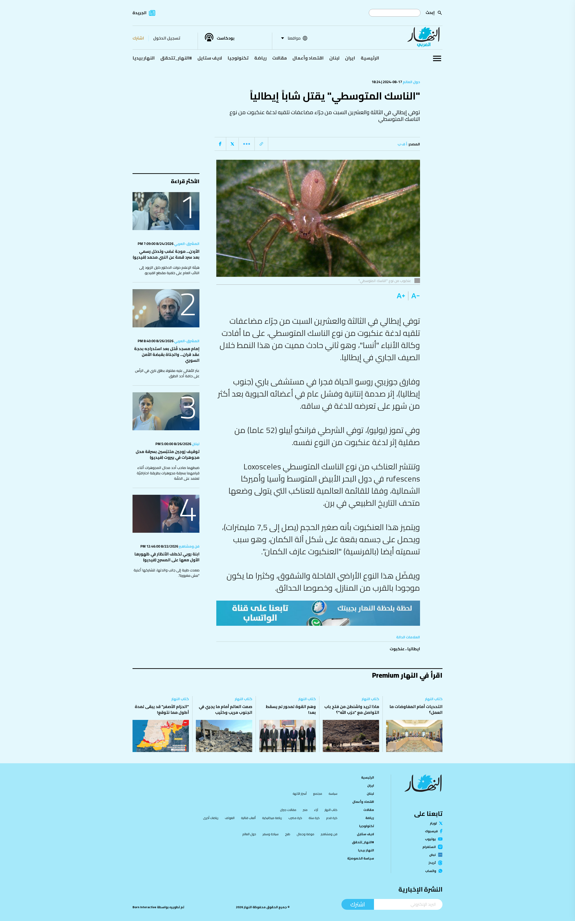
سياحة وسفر (271, 834)
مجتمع (317, 794)
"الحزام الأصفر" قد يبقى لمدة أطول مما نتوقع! (162, 709)
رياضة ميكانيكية (272, 818)
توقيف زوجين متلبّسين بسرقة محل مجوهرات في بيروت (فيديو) (167, 454)
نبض (432, 854)
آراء (316, 810)
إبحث (430, 12)
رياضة (260, 58)
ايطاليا (413, 648)
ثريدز (432, 862)
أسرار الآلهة (300, 794)
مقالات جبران (288, 810)
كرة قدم (331, 818)
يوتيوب (430, 839)
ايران (350, 58)
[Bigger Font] (400, 295)
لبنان (334, 58)
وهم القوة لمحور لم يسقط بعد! (291, 709)
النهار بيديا (144, 58)
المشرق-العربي (186, 243)
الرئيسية (370, 58)
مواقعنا (294, 38)
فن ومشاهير (188, 546)
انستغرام (429, 847)
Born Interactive (144, 907)
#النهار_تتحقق (176, 58)
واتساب (430, 871)
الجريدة (139, 12)
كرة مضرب (295, 818)
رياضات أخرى (210, 818)
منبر (305, 810)
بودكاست (225, 38)
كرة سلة (314, 818)
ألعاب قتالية (248, 818)
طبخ (287, 834)
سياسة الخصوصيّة (360, 858)
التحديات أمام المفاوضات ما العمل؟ (415, 709)
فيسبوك (431, 831)
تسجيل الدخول (166, 38)
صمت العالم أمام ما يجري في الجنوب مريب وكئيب (225, 709)
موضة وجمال (305, 834)
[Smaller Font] (414, 295)
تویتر (433, 823)
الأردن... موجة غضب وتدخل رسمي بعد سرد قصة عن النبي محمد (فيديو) (166, 254)
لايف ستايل (209, 58)
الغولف (229, 818)
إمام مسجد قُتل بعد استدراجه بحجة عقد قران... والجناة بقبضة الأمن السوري (166, 354)
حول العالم (411, 81)
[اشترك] (318, 613)
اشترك (138, 38)
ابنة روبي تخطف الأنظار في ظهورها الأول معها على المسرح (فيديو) (166, 557)
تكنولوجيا (238, 58)
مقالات (279, 58)
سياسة (333, 794)
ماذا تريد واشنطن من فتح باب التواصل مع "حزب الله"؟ (351, 709)
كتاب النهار (433, 698)
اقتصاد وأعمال (308, 58)
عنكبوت (397, 648)
